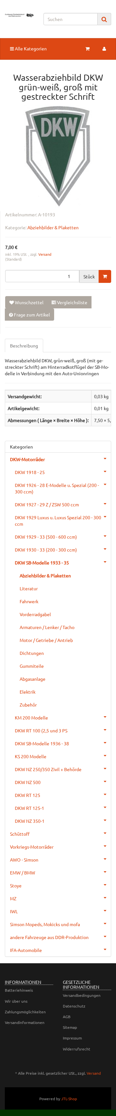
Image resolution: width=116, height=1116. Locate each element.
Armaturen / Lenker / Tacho (47, 627)
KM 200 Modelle (31, 717)
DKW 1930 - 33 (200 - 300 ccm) (46, 550)
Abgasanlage (32, 679)
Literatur (29, 588)
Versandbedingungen (82, 995)
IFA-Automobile (26, 950)
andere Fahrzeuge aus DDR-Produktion (49, 937)
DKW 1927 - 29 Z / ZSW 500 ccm (47, 504)
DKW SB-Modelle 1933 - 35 (42, 562)
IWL (14, 911)
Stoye (16, 885)
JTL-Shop (69, 1098)
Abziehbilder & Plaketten (53, 227)
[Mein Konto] (104, 48)
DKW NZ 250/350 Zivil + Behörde (48, 769)
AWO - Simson (24, 860)
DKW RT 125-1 (29, 808)
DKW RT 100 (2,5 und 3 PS (41, 730)
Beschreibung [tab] (24, 345)
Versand (44, 254)
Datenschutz (74, 1005)
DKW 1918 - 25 (30, 472)
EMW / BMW (22, 872)
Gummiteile (32, 666)
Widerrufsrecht (76, 1048)
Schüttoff (20, 834)
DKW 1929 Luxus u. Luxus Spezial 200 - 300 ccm (58, 520)
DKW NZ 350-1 (29, 821)
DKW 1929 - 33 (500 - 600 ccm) (46, 537)
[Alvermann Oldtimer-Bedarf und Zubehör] (19, 15)
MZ (13, 898)
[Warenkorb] (87, 48)
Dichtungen (32, 653)
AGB (67, 1016)
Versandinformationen (24, 1022)
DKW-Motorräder (27, 459)
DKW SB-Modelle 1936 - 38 (42, 743)
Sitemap (70, 1027)
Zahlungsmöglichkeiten (25, 1011)
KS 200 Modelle (30, 756)
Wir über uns (16, 1001)
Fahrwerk (29, 601)
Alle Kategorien (30, 48)
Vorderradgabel (35, 614)
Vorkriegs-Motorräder (31, 847)
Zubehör (28, 705)
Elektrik (27, 692)
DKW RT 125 (27, 795)
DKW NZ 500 (28, 782)
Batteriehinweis (19, 990)
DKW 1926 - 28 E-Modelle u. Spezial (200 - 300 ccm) (57, 488)
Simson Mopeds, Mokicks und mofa (45, 924)
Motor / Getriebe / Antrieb (46, 640)
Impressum (72, 1037)
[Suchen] (104, 19)
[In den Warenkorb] (105, 276)
